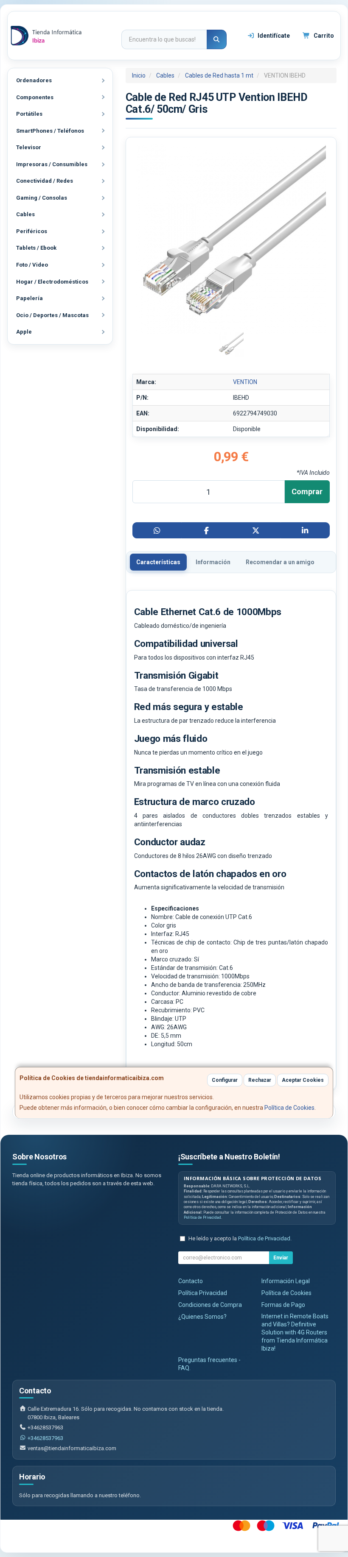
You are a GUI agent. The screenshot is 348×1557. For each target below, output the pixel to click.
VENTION (245, 382)
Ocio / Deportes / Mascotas (52, 315)
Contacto (190, 1281)
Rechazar (259, 1080)
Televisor (28, 147)
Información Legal (285, 1281)
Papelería (29, 298)
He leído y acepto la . (240, 1238)
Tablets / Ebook (36, 248)
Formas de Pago (283, 1304)
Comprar (307, 491)
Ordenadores (34, 80)
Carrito (323, 35)
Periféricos (31, 231)
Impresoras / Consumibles (51, 164)
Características (158, 562)
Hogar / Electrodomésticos (52, 282)
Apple (24, 332)
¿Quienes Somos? (202, 1316)
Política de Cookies (289, 1107)
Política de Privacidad (202, 1217)
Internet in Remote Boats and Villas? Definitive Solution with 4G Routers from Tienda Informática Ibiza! (294, 1332)
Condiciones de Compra (210, 1304)
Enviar (280, 1258)
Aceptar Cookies (303, 1080)
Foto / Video (32, 265)
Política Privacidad (202, 1293)
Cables (25, 214)
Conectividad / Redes (44, 181)
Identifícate (273, 35)
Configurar (225, 1080)
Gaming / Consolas (41, 198)
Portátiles (29, 114)
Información (213, 562)
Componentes (34, 97)
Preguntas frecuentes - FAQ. (209, 1363)
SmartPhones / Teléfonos (50, 131)
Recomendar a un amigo (280, 562)
